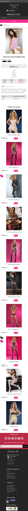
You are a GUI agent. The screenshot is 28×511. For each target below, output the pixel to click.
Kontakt (8, 471)
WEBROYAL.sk (10, 464)
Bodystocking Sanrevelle (14, 296)
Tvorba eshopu (10, 462)
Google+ (11, 458)
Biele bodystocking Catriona (14, 394)
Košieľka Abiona (14, 426)
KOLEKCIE (14, 21)
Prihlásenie (2, 1)
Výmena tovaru (10, 474)
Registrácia (7, 1)
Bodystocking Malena (14, 199)
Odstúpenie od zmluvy (11, 476)
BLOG (8, 493)
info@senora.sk (13, 456)
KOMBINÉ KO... (16, 27)
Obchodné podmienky (11, 473)
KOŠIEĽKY (9, 27)
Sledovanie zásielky (11, 488)
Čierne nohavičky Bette (14, 329)
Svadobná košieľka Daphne (14, 134)
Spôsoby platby (10, 486)
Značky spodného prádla (12, 489)
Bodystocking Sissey (14, 361)
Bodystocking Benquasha (14, 264)
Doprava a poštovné (11, 485)
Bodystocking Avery (14, 167)
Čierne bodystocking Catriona (14, 232)
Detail (16, 138)
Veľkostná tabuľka (10, 491)
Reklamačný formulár (11, 478)
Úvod (4, 27)
